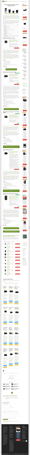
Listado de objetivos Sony (6, 36)
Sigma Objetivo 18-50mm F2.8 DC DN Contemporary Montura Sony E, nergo (8, 270)
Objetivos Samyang (25, 263)
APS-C (12, 295)
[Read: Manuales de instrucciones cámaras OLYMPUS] (22, 74)
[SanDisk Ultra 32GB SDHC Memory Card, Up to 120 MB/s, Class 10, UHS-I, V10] (25, 211)
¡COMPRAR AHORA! (25, 83)
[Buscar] (27, 1)
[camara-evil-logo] (5, 1)
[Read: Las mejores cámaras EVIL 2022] (22, 55)
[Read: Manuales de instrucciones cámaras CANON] (22, 67)
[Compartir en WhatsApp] (11, 380)
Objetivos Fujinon (25, 265)
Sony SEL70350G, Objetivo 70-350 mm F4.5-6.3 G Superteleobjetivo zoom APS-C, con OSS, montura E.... (9, 263)
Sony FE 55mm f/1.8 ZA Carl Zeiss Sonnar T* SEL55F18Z (11, 349)
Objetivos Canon (24, 260)
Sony (17, 294)
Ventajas (5, 26)
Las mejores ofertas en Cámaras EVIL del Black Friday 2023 (25, 52)
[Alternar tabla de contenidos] (17, 25)
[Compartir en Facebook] (4, 380)
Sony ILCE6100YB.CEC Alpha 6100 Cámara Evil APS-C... (25, 14)
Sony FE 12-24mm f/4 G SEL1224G (5, 287)
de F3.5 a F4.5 (10, 298)
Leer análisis (10, 301)
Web (10, 409)
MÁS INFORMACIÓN (17, 84)
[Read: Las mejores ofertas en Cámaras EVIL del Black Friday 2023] (22, 50)
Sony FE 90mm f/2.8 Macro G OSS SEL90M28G (17, 308)
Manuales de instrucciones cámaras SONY (25, 64)
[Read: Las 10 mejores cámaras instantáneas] (22, 59)
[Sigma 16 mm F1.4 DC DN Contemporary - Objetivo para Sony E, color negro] (5, 254)
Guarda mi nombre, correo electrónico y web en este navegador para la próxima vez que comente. (11, 411)
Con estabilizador (16, 300)
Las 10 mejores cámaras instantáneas (25, 60)
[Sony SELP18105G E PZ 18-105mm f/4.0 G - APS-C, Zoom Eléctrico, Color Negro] (5, 244)
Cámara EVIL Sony (25, 249)
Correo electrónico (11, 407)
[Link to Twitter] (26, 454)
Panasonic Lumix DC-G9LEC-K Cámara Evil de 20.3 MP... (25, 28)
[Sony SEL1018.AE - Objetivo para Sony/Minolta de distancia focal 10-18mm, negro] (5, 260)
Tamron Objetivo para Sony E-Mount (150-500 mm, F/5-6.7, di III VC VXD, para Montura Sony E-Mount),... (9, 274)
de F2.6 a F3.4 (10, 319)
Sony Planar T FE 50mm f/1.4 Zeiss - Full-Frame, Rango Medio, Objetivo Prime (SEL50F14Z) (13, 152)
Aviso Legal (23, 426)
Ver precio (5, 303)
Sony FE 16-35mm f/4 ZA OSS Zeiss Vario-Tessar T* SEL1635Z (5, 350)
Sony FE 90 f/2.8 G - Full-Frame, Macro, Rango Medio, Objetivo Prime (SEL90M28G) (8, 267)
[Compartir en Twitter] (8, 380)
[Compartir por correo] (18, 380)
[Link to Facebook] (25, 454)
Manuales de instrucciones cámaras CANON (25, 67)
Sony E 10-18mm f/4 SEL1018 (5, 308)
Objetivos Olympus (25, 264)
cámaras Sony (8, 15)
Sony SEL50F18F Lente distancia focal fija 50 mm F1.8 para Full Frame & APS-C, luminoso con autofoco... (9, 247)
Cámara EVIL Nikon (25, 253)
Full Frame (7, 295)
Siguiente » (8, 370)
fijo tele (6, 338)
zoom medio (12, 317)
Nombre (11, 405)
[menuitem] (7, 1)
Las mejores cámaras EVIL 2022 (25, 56)
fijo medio (12, 359)
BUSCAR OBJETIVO (25, 86)
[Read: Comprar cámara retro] (22, 78)
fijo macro (17, 317)
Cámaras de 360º (24, 437)
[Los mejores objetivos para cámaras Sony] (11, 11)
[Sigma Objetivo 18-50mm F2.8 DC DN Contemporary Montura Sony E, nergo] (5, 270)
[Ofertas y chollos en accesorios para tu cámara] (29, 227)
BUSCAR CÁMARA (25, 244)
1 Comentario (12, 375)
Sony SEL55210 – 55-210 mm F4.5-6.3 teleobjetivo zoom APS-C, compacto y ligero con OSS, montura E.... (9, 251)
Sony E (6, 294)
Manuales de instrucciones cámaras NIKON (25, 71)
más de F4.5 (16, 340)
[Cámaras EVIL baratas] (0, 227)
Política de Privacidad (24, 428)
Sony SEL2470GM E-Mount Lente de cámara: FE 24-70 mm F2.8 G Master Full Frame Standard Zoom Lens (13, 75)
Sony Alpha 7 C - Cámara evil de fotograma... (25, 42)
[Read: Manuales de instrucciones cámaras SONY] (22, 63)
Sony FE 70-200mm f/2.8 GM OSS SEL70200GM (11, 328)
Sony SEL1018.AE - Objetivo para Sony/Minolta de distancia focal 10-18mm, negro (8, 260)
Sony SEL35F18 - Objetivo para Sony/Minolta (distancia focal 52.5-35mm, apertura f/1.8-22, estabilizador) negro (14, 41)
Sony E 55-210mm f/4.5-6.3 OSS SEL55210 (11, 287)
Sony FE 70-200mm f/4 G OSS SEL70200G (17, 349)
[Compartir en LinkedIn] (14, 380)
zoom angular (4, 297)
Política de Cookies (24, 427)
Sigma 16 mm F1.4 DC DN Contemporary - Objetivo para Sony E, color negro (9, 254)
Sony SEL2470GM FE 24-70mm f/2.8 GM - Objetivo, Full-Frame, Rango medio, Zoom (9, 257)
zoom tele (12, 296)
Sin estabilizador (5, 300)
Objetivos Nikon (24, 261)
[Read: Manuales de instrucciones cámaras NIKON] (22, 70)
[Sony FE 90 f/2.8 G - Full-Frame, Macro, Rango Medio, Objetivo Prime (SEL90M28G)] (5, 267)
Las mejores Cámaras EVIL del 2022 (11, 428)
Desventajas (6, 27)
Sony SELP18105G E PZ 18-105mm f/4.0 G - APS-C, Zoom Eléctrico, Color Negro (9, 244)
